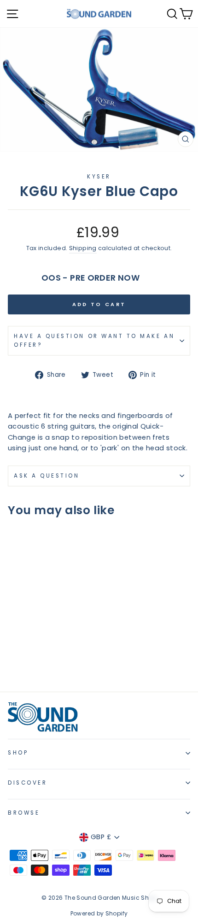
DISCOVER (27, 782)
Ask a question (46, 475)
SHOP (18, 752)
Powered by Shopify (99, 913)
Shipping (83, 248)
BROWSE (24, 813)
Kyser (99, 176)
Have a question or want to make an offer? (94, 340)
